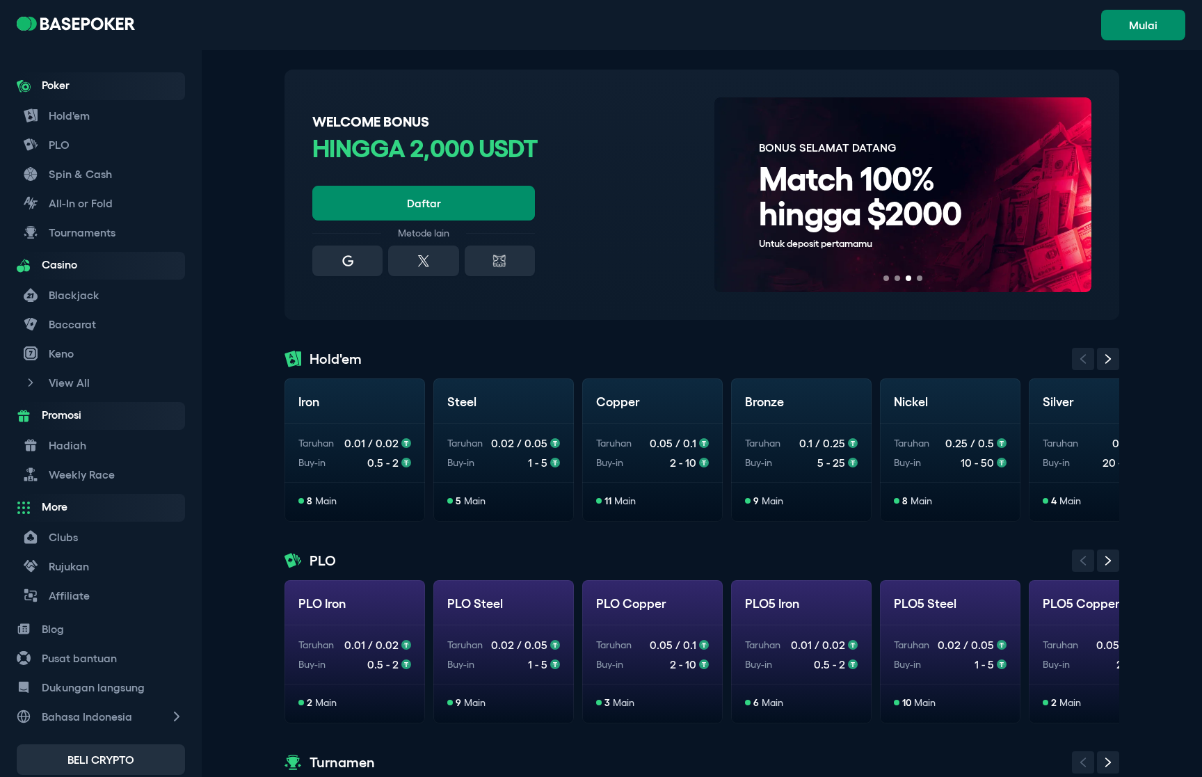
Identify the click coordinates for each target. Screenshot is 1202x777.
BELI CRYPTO (100, 759)
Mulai (1143, 25)
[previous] (1083, 359)
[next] (1108, 359)
